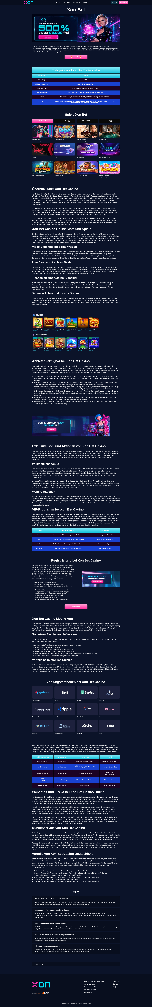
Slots (108, 120)
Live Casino (63, 120)
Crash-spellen (86, 120)
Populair (41, 120)
